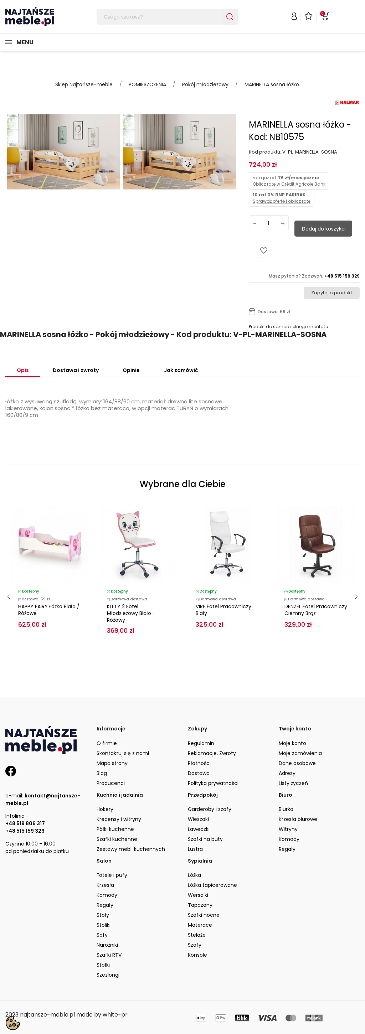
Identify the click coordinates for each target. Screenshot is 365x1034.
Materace (200, 925)
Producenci (111, 783)
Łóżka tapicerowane (212, 885)
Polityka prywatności (213, 783)
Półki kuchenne (115, 829)
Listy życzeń (293, 783)
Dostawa (199, 773)
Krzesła (105, 885)
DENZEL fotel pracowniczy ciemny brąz (315, 610)
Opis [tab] (23, 370)
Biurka (286, 809)
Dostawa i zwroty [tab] (76, 370)
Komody (289, 839)
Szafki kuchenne (117, 839)
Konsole (197, 954)
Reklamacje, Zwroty (212, 753)
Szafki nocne (204, 915)
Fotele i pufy (112, 875)
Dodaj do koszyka (323, 228)
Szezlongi (108, 974)
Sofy (102, 935)
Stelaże (197, 935)
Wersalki (198, 895)
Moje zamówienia (300, 753)
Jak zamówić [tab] (181, 370)
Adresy (287, 773)
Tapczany (200, 905)
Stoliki (103, 925)
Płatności (199, 763)
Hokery (105, 809)
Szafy (194, 944)
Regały (287, 849)
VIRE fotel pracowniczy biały (223, 610)
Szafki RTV (109, 954)
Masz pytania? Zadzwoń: (314, 276)
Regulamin (201, 743)
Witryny (288, 829)
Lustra (195, 849)
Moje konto (292, 743)
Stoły (103, 915)
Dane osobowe (297, 763)
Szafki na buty (205, 839)
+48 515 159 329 (25, 830)
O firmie (107, 743)
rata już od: (289, 181)
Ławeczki (199, 829)
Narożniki (107, 944)
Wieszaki (198, 819)
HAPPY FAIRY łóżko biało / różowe (48, 610)
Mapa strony (112, 763)
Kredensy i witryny (119, 819)
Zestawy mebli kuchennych (131, 849)
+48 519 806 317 (25, 823)
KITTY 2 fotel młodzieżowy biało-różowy (130, 613)
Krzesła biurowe (298, 819)
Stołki (103, 964)
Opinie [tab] (131, 370)
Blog (102, 773)
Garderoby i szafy (209, 809)
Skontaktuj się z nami (123, 753)
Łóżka (194, 875)
